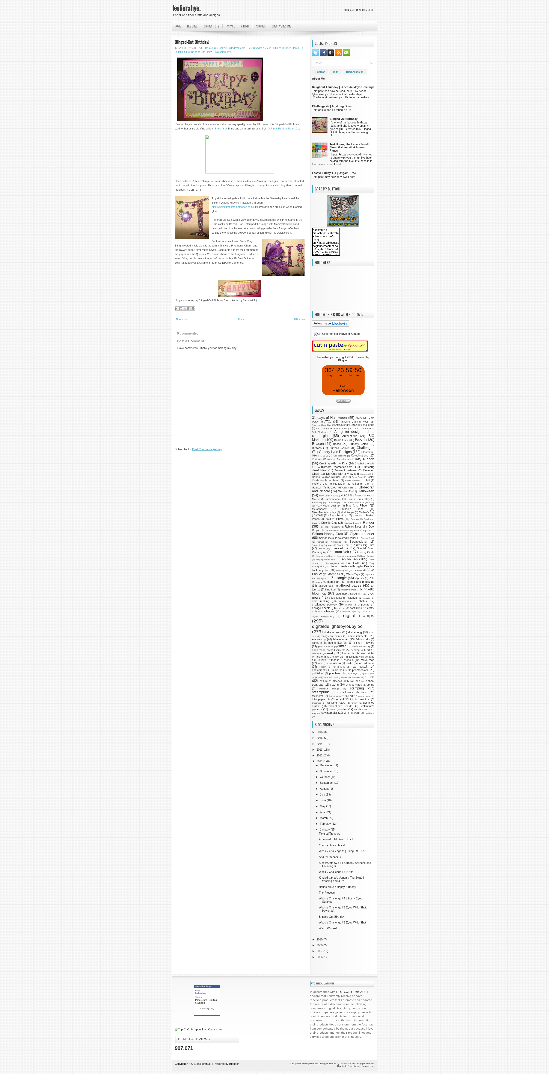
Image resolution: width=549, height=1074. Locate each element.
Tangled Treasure (329, 833)
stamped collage (329, 689)
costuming (356, 608)
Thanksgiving (332, 563)
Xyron (324, 578)
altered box (326, 585)
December (326, 765)
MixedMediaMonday (324, 512)
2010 (320, 939)
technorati (318, 696)
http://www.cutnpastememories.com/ (232, 206)
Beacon (318, 444)
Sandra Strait (367, 538)
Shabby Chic (343, 545)
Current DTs (211, 26)
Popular (320, 71)
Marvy (371, 502)
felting (356, 642)
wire (346, 712)
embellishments (358, 636)
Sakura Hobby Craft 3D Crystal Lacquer (343, 534)
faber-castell (340, 639)
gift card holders (325, 646)
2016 (320, 732)
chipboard (364, 604)
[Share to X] (185, 308)
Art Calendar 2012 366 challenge (354, 424)
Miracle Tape (352, 509)
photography (319, 670)
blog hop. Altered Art (349, 593)
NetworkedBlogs (203, 986)
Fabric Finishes (353, 480)
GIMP (367, 484)
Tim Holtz (206, 51)
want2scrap (361, 709)
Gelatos (331, 487)
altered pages (350, 585)
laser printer (367, 653)
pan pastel (360, 666)
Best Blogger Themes (363, 1063)
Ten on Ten (349, 559)
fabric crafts (363, 639)
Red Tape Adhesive (330, 527)
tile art (349, 696)
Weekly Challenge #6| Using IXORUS (342, 851)
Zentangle (339, 578)
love (323, 660)
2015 (320, 737)
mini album (334, 663)
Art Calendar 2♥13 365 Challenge (333, 428)
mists (349, 663)
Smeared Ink (340, 548)
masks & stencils (342, 660)
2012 (320, 755)
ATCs (327, 421)
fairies (315, 642)
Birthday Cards (236, 48)
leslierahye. (187, 8)
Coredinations (359, 455)
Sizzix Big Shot (364, 545)
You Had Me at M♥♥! (332, 845)
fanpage (230, 26)
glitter (341, 646)
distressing (355, 632)
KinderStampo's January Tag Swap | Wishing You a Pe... (341, 879)
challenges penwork (324, 604)
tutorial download (360, 699)
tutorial (339, 699)
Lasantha (345, 1063)
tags (364, 692)
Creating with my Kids (333, 463)
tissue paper (364, 696)
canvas (366, 598)
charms (348, 605)
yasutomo (369, 713)
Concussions (339, 456)
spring (370, 684)
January (325, 829)
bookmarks (335, 597)
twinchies (316, 703)
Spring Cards (366, 552)
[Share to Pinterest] (193, 308)
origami (322, 667)
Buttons (317, 448)
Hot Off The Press (351, 495)
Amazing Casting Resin (354, 421)
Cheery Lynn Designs (335, 452)
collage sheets (321, 608)
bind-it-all (330, 589)
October (325, 777)
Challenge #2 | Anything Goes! (332, 106)
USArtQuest (342, 570)
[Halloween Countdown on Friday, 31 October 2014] (343, 401)
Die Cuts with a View (258, 48)
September (327, 782)
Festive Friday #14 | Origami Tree (334, 173)
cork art (341, 608)
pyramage (352, 673)
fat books (330, 642)
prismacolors (360, 670)
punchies (334, 673)
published (318, 673)
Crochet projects (364, 463)
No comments (223, 51)
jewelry (331, 653)
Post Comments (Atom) (207, 449)
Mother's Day (366, 512)
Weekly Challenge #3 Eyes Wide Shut (342, 922)
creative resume (281, 26)
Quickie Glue (182, 51)
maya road (367, 660)
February (326, 823)
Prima (340, 518)
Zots (371, 578)
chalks (363, 601)
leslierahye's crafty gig (330, 656)
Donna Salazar (321, 477)
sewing (334, 684)
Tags (335, 71)
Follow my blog (207, 1008)
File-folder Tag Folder (346, 483)
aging (319, 582)
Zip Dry (359, 578)
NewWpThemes (310, 1063)
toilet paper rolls (321, 699)
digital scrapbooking (323, 616)
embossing (319, 639)
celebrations (345, 601)
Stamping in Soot (324, 556)
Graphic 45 (344, 491)
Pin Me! (245, 26)
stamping (357, 688)
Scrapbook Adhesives (329, 542)
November (326, 771)
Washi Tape (353, 574)
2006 (320, 957)
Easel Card (357, 477)
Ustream (357, 570)
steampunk (320, 692)
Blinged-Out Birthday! (192, 42)
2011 (320, 761)
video (343, 709)
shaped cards (354, 684)
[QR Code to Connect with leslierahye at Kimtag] (336, 333)
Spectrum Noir (338, 552)
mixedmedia (366, 663)
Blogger (342, 360)
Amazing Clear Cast (322, 425)
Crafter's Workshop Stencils (329, 459)
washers (316, 713)
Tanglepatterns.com (325, 559)
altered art (333, 581)
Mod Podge (347, 512)
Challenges (365, 448)
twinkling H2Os (336, 702)
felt (345, 642)
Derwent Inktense (345, 470)
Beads (337, 444)
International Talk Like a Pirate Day (348, 499)
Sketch (322, 548)
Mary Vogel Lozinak (328, 505)
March (324, 818)
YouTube (260, 26)
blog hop (319, 593)
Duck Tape (340, 477)
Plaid (328, 518)
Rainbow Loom (351, 523)
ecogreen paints (332, 636)
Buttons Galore (339, 448)
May (323, 806)
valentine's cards (340, 706)
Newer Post (182, 319)
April (323, 812)
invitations (317, 653)
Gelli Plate (347, 488)
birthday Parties (348, 590)
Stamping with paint (346, 556)
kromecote (348, 653)
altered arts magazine (360, 581)
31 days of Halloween (329, 418)
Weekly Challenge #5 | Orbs (336, 871)
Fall (367, 480)
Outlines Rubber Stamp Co (283, 128)
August (325, 788)
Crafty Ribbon (363, 459)
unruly (354, 703)
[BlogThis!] (181, 308)
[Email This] (177, 308)
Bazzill (223, 48)
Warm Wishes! (328, 928)
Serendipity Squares (322, 545)
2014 (320, 743)
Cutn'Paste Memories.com (335, 467)
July (323, 794)
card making (320, 601)
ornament (339, 666)
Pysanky (355, 519)
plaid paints (339, 670)
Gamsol (316, 487)
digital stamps (358, 615)
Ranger (195, 51)
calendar (352, 597)
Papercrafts (201, 1000)
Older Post (299, 319)
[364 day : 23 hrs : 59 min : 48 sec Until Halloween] (343, 394)
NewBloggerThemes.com (361, 1066)
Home (178, 26)
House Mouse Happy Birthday (337, 886)
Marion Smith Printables (352, 502)
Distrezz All (365, 474)
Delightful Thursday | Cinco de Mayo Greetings (343, 87)
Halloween (366, 491)
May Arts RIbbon (357, 505)
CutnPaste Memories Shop (358, 10)
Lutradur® (331, 502)
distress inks (332, 632)
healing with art (360, 650)
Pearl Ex (357, 515)
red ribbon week (352, 677)
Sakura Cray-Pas (362, 530)
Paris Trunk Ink (339, 515)
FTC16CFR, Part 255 (350, 991)
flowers (369, 642)
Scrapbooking (358, 541)
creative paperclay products (356, 611)
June (323, 800)
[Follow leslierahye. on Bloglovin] (330, 325)
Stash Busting (367, 556)
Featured (192, 26)
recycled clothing (332, 677)
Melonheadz (319, 509)
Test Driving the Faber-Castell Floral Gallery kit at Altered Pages (349, 147)
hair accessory (361, 646)
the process (335, 696)
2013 (320, 749)
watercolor (330, 712)
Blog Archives (354, 71)
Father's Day (319, 483)
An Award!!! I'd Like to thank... (337, 839)
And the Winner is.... (331, 857)
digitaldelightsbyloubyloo (337, 626)
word (357, 712)
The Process (327, 892)
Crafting (213, 1000)
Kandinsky (317, 502)
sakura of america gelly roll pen (340, 681)
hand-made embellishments (328, 650)
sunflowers (346, 692)
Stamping (200, 1002)
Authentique (349, 436)
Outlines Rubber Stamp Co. (288, 48)
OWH (319, 515)
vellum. (332, 709)
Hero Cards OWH (327, 495)
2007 (320, 951)
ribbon (369, 677)
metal (320, 663)
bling (363, 589)
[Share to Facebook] (189, 308)
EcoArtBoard (332, 480)
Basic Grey (211, 48)
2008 (320, 945)
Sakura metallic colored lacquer (337, 538)
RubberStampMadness (337, 530)
